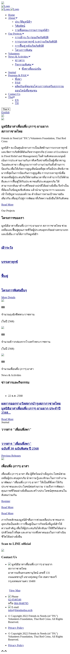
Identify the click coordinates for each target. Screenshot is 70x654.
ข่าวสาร (20, 60)
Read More (7, 204)
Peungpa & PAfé (17, 75)
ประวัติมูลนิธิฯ (23, 21)
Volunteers (14, 53)
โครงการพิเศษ (23, 50)
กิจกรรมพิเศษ (23, 64)
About (12, 18)
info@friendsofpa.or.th (20, 610)
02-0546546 (14, 599)
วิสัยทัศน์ (20, 25)
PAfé (17, 82)
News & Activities (18, 56)
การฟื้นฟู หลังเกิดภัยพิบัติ (29, 45)
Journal (12, 72)
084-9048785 (21, 603)
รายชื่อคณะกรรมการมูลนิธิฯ (32, 30)
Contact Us (14, 94)
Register (5, 501)
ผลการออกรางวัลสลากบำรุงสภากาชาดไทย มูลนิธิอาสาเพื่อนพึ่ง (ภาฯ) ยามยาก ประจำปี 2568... (31, 408)
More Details (8, 297)
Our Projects (15, 33)
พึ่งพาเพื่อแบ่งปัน (31, 68)
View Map (14, 590)
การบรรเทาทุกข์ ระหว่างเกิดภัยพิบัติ (36, 41)
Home (11, 14)
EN (17, 100)
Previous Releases (11, 455)
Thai (10, 97)
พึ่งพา (18, 79)
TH (17, 103)
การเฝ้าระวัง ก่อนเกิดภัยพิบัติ (31, 37)
